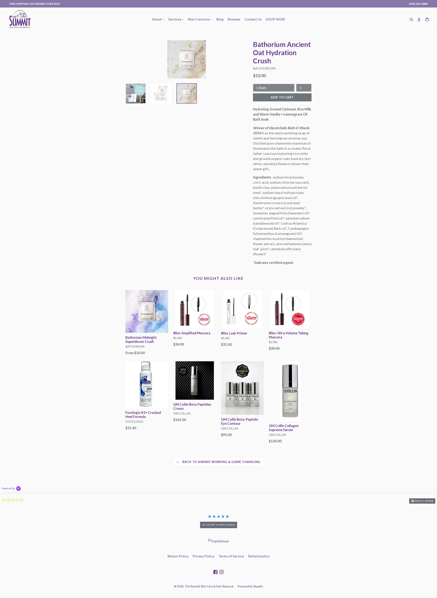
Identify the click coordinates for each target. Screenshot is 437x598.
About (159, 19)
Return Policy (177, 556)
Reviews (234, 19)
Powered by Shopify (250, 586)
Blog (219, 19)
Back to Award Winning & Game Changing (221, 462)
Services (176, 19)
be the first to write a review (219, 524)
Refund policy (259, 556)
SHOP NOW (275, 19)
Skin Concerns (201, 19)
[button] (422, 501)
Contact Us (253, 19)
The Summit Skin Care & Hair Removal (209, 586)
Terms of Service (231, 556)
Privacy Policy (203, 556)
